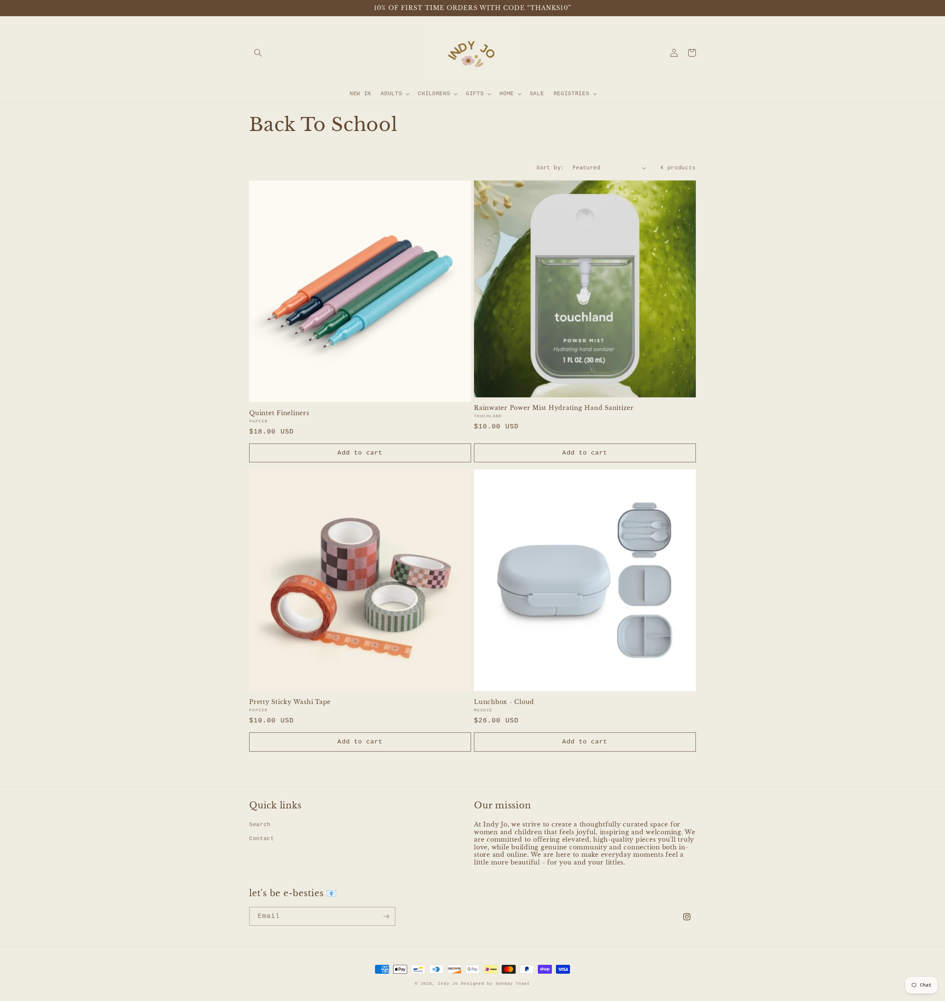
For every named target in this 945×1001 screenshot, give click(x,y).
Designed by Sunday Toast (495, 983)
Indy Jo (448, 983)
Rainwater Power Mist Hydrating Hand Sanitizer (554, 407)
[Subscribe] (386, 916)
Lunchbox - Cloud (504, 701)
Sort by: (550, 168)
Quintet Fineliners (279, 413)
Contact (261, 838)
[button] (258, 53)
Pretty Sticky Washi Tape (290, 701)
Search (260, 824)
